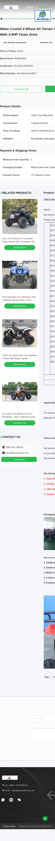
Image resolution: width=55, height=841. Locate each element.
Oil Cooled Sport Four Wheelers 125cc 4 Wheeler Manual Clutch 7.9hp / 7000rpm (19, 300)
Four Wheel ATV (29, 19)
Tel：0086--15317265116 (16, 785)
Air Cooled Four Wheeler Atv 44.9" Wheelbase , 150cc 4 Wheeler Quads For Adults (18, 417)
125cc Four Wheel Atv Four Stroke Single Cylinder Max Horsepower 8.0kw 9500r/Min (19, 241)
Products (44, 7)
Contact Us (20, 89)
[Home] (11, 7)
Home (30, 7)
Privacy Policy (9, 826)
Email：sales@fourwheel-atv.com (19, 790)
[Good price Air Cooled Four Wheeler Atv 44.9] (19, 391)
